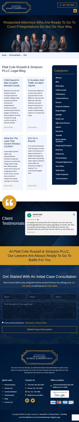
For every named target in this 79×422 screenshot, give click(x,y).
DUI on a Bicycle (33, 139)
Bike (57, 82)
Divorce (58, 102)
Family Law (60, 119)
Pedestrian (60, 154)
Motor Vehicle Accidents (61, 140)
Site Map (64, 414)
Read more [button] (31, 232)
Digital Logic (55, 417)
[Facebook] (27, 400)
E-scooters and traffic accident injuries (36, 83)
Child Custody (61, 90)
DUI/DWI (59, 115)
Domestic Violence (63, 106)
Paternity (59, 150)
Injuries (58, 127)
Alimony (59, 78)
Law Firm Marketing (42, 417)
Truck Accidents (62, 178)
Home (4, 55)
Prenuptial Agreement (64, 162)
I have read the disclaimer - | (25, 322)
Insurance (59, 131)
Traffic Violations (62, 174)
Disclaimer (29, 322)
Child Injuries (60, 94)
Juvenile (59, 135)
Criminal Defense (62, 98)
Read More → (9, 127)
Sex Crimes (60, 166)
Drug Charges (61, 110)
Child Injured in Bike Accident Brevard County (12, 83)
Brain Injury (60, 86)
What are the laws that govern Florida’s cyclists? (12, 142)
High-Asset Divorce (63, 123)
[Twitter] (33, 400)
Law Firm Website (25, 417)
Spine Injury (60, 170)
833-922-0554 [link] (50, 285)
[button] (75, 11)
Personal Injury (15, 55)
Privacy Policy (41, 322)
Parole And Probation (64, 145)
